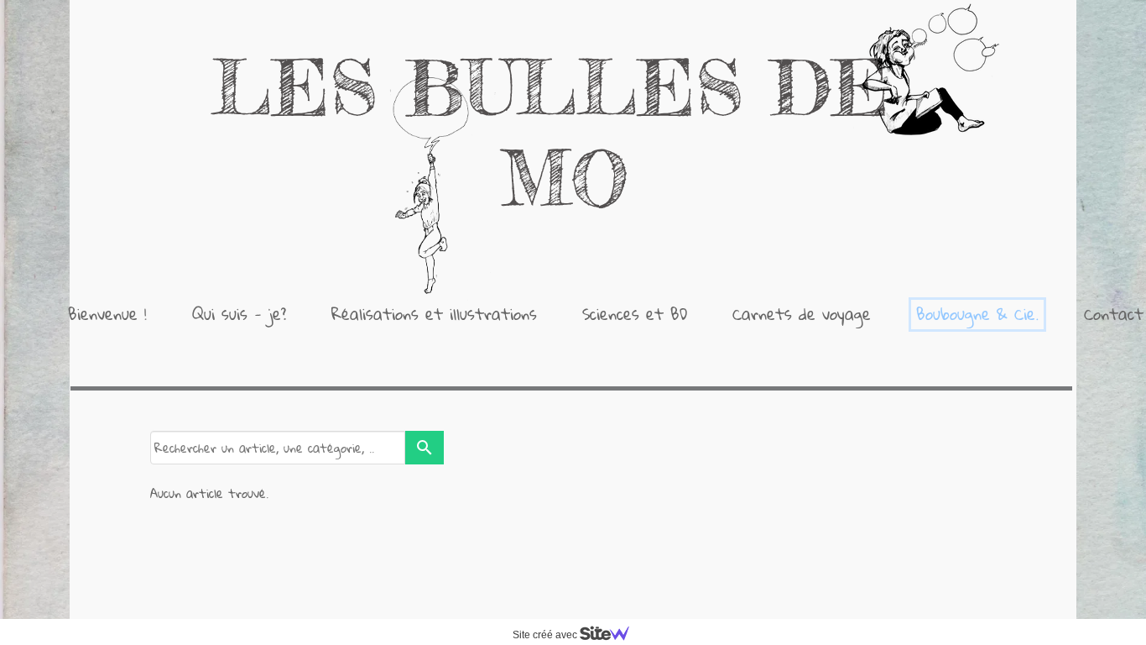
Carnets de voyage (801, 313)
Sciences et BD (634, 313)
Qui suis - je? (239, 313)
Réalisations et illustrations (434, 313)
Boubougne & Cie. (977, 313)
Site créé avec (546, 635)
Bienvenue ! (107, 313)
